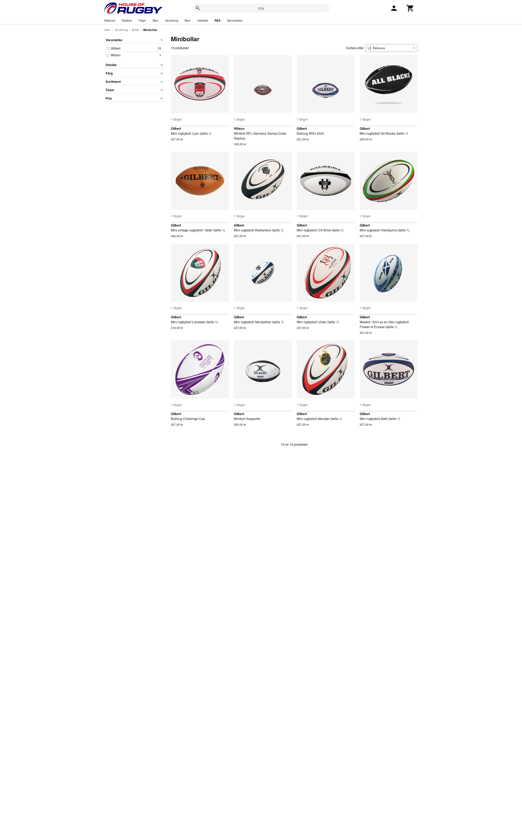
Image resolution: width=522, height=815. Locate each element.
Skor (155, 20)
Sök (261, 8)
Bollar (135, 30)
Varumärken (235, 20)
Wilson (239, 128)
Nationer (109, 20)
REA (217, 20)
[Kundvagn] (410, 8)
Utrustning (171, 20)
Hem (107, 30)
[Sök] (198, 8)
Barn (188, 20)
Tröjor (142, 20)
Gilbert (176, 128)
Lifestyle (202, 20)
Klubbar (127, 20)
